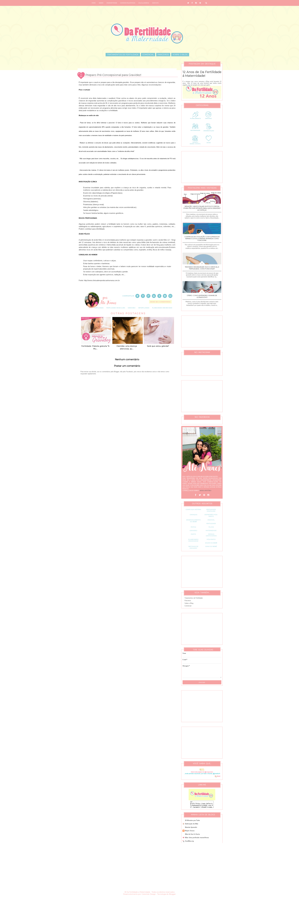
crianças (193, 514)
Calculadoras (143, 3)
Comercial (148, 54)
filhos (211, 527)
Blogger (172, 894)
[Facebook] (195, 495)
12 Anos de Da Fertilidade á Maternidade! (202, 74)
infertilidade (143, 308)
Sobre (101, 3)
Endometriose (112, 3)
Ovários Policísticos (127, 3)
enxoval (211, 520)
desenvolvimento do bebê (193, 520)
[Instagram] (208, 495)
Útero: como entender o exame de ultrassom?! (202, 296)
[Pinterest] (204, 495)
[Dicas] (208, 144)
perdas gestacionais (211, 535)
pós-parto (211, 539)
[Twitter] (200, 495)
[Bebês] (216, 776)
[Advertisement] (127, 450)
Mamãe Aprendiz (191, 827)
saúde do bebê (211, 543)
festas (193, 527)
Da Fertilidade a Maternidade (138, 892)
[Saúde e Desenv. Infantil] (195, 144)
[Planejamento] (195, 120)
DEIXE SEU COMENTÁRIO (160, 302)
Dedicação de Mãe (191, 824)
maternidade (211, 530)
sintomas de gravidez (193, 547)
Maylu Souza (189, 831)
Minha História (205, 490)
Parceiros (163, 54)
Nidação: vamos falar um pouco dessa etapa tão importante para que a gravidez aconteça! (202, 208)
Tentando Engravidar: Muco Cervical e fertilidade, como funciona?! (202, 268)
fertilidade (99, 308)
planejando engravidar (162, 308)
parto (193, 534)
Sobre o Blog (180, 54)
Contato (155, 3)
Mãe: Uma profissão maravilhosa (197, 837)
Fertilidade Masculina (115, 308)
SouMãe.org (189, 841)
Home (94, 3)
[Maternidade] (195, 132)
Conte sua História (193, 509)
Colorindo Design (149, 894)
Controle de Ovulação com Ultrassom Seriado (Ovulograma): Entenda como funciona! (202, 238)
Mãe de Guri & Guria (192, 834)
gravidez (131, 308)
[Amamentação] (208, 132)
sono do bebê (211, 546)
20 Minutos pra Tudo (192, 820)
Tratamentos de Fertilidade (123, 54)
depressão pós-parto (211, 515)
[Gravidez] (208, 120)
